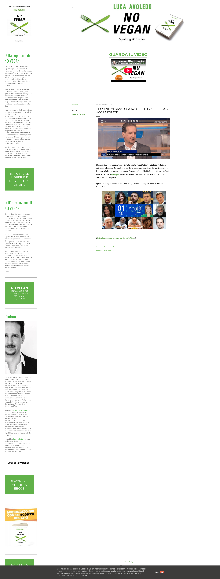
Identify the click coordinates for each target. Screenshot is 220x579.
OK (162, 572)
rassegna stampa (78, 114)
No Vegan (115, 174)
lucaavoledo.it (18, 439)
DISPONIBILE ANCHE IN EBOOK (19, 484)
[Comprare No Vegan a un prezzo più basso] (21, 549)
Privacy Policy (128, 562)
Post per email (109, 247)
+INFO (156, 572)
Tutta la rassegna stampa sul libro (116, 238)
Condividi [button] (74, 105)
